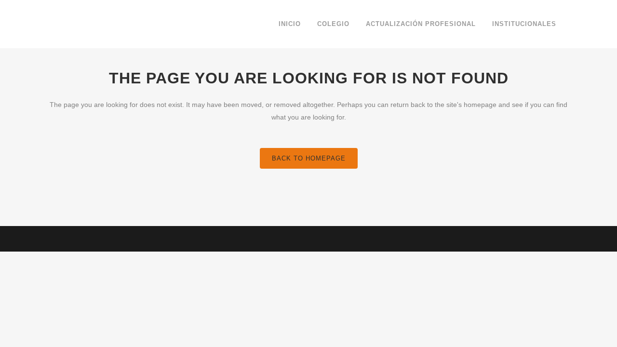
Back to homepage (309, 158)
